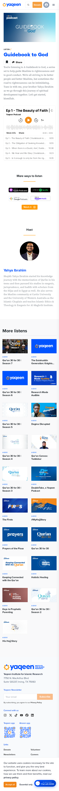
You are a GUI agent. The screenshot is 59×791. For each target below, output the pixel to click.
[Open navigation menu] (54, 5)
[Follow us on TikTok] (16, 715)
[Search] (28, 5)
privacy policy (11, 777)
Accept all (10, 784)
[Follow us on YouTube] (21, 715)
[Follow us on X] (10, 715)
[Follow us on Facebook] (26, 715)
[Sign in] (46, 5)
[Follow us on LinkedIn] (32, 715)
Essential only (26, 784)
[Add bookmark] (7, 62)
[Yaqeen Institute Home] (11, 5)
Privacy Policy (36, 702)
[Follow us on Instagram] (5, 715)
